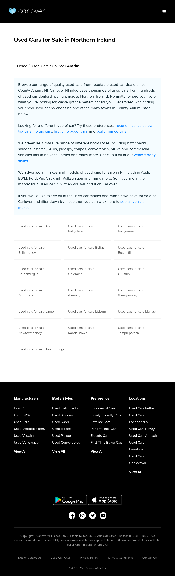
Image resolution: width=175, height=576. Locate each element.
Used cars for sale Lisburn (87, 311)
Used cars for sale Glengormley (131, 293)
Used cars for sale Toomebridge (41, 349)
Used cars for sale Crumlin (131, 271)
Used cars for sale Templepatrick (131, 330)
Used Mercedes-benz (30, 429)
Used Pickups (62, 436)
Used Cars (40, 66)
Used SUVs (60, 422)
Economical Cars (103, 408)
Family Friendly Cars (106, 415)
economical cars (131, 125)
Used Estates (61, 429)
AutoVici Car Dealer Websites (87, 568)
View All (20, 451)
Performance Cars (104, 429)
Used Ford (21, 422)
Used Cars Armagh (143, 436)
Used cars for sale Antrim (36, 226)
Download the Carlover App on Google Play (70, 500)
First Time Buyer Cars (106, 442)
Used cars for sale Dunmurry (31, 293)
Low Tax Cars (100, 422)
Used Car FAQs (60, 558)
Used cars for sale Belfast (86, 247)
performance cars (112, 131)
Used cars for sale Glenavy (81, 293)
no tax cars (43, 131)
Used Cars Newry (142, 429)
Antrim (73, 66)
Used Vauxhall (24, 436)
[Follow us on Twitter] (93, 517)
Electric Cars (100, 436)
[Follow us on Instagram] (82, 517)
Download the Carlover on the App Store (105, 500)
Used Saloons (62, 415)
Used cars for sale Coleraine (81, 271)
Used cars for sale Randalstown (81, 330)
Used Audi (21, 408)
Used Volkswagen (27, 442)
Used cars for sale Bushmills (131, 250)
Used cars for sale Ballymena (131, 228)
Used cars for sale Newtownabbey (31, 330)
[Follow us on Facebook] (72, 517)
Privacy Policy (89, 558)
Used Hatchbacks (65, 408)
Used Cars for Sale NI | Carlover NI (27, 11)
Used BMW (22, 415)
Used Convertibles (66, 442)
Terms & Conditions (120, 558)
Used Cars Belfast (142, 408)
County (58, 66)
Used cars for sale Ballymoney (31, 250)
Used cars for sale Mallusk (137, 311)
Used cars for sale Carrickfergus (31, 271)
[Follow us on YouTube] (103, 517)
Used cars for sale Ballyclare (81, 228)
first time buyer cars (71, 131)
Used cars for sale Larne (36, 311)
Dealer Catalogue (29, 558)
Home (22, 66)
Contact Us (149, 558)
